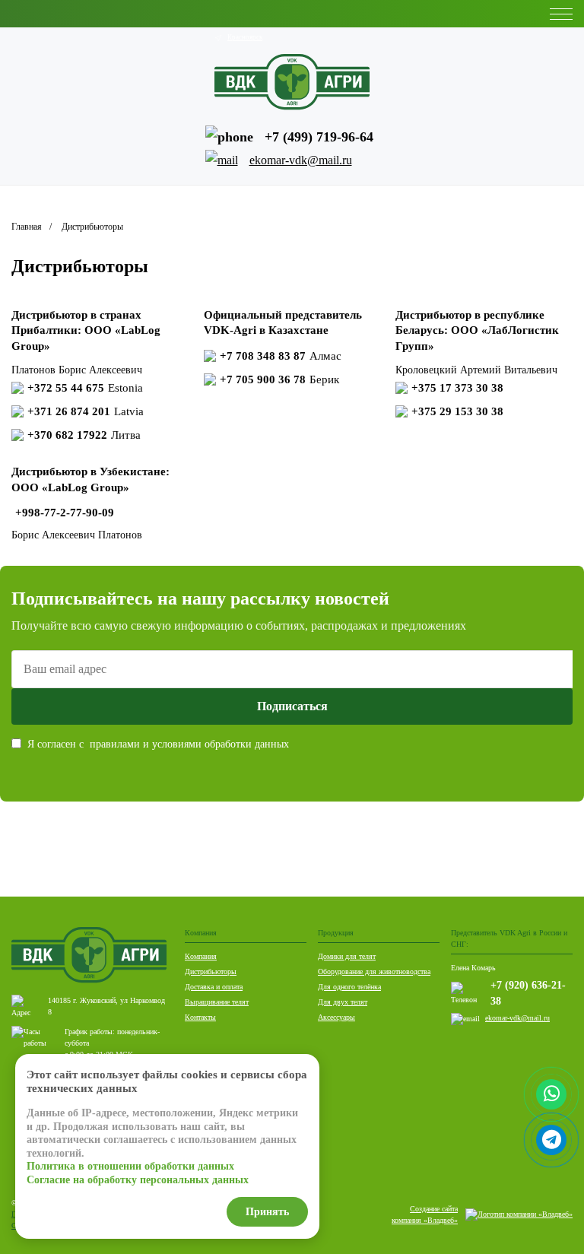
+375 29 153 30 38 (457, 411)
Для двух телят (342, 1002)
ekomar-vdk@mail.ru (517, 1018)
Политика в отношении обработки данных (130, 1166)
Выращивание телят (217, 1002)
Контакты (200, 1017)
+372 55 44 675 (85, 388)
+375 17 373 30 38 (457, 388)
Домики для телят (347, 956)
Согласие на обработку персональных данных (138, 1180)
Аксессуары (336, 1017)
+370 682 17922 (84, 435)
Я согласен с (158, 744)
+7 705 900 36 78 (279, 379)
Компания (201, 956)
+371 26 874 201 (85, 411)
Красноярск (244, 37)
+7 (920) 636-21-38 (528, 993)
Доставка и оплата (214, 987)
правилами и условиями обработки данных (189, 744)
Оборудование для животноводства (374, 971)
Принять (267, 1211)
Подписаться (292, 706)
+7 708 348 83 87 (280, 356)
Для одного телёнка (349, 987)
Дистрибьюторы (210, 971)
